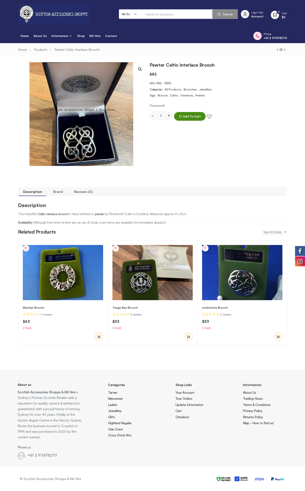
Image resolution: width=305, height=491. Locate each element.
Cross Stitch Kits (120, 435)
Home (25, 36)
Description (32, 192)
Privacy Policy (252, 411)
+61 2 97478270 (42, 455)
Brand (58, 192)
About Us (40, 36)
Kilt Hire (94, 36)
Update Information (189, 405)
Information (59, 36)
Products (40, 50)
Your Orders (184, 399)
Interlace (187, 95)
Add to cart (192, 116)
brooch (163, 95)
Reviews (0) (83, 192)
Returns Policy (253, 417)
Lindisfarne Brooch (215, 307)
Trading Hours (253, 399)
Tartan (112, 393)
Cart (179, 411)
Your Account (185, 393)
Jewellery (205, 89)
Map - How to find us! (258, 423)
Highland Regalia (119, 423)
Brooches (190, 89)
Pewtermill (157, 106)
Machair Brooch (33, 307)
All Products (173, 89)
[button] (208, 115)
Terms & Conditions (257, 405)
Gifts (111, 417)
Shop (81, 36)
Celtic (174, 95)
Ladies (112, 405)
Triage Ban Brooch (125, 307)
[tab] (32, 191)
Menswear (115, 399)
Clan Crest (115, 429)
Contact (111, 36)
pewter (200, 95)
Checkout (182, 417)
